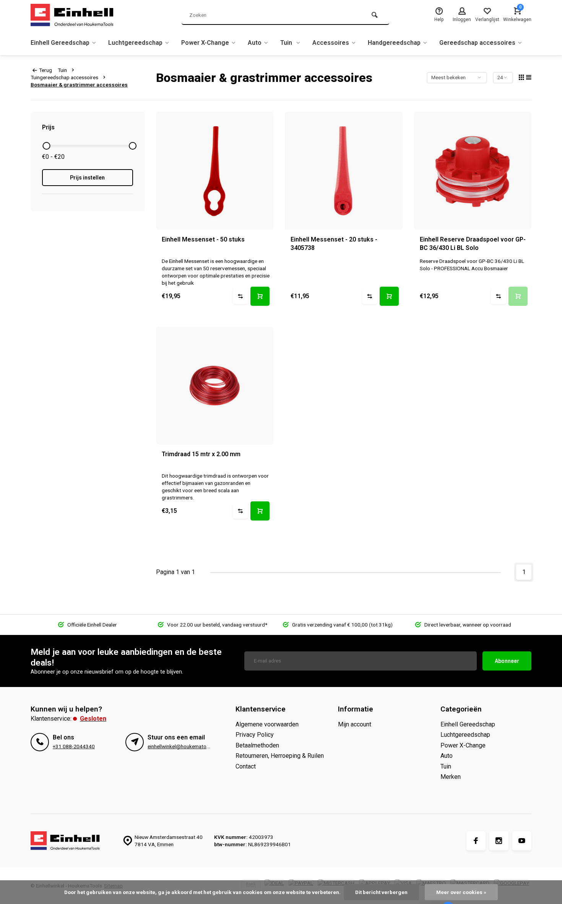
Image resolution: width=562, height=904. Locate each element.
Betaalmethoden (257, 745)
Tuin (287, 42)
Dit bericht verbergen (381, 892)
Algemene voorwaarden (267, 724)
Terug (45, 70)
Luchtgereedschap (135, 42)
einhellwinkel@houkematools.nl (183, 746)
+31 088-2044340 (74, 746)
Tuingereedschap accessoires (64, 77)
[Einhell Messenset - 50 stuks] (215, 171)
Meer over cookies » (461, 892)
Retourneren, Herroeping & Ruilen (280, 755)
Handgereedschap (394, 42)
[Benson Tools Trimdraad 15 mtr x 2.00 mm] (215, 386)
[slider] (46, 146)
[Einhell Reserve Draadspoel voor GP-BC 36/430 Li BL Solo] (473, 171)
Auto (255, 42)
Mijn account (354, 724)
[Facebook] (476, 840)
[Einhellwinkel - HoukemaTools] (76, 15)
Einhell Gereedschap (60, 42)
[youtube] (521, 840)
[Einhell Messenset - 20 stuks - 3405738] (344, 171)
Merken (450, 776)
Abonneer (507, 661)
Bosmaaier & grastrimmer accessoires (79, 85)
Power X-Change (205, 42)
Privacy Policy (255, 734)
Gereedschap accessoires (477, 42)
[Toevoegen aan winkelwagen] (260, 296)
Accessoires (330, 42)
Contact (246, 766)
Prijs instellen (87, 178)
